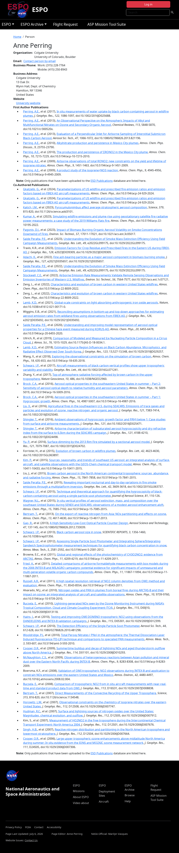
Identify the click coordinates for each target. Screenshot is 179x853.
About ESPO (81, 797)
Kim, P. (27, 460)
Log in (148, 4)
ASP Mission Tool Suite (106, 24)
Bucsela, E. (30, 603)
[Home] (19, 9)
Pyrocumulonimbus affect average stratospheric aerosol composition (101, 207)
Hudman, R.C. (32, 711)
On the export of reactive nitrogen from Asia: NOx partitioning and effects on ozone (110, 514)
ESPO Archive (31, 25)
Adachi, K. (29, 257)
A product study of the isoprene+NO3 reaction (87, 170)
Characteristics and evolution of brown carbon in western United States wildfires (104, 284)
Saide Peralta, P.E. (34, 239)
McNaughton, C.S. (35, 657)
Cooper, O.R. (31, 648)
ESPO (40, 9)
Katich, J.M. (30, 207)
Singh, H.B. (30, 729)
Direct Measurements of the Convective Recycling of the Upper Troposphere (105, 693)
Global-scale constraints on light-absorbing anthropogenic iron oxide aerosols (106, 302)
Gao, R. (27, 523)
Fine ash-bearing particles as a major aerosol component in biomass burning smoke (109, 257)
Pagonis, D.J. (31, 230)
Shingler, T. (30, 419)
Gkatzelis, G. (31, 189)
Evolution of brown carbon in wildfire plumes (86, 451)
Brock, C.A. (30, 384)
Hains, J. (28, 617)
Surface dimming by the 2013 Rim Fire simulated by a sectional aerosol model (98, 442)
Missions (79, 791)
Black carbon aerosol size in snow (79, 532)
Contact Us (31, 840)
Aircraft (104, 801)
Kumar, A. (29, 216)
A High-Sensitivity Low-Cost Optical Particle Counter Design (89, 523)
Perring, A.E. (31, 111)
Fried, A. (28, 564)
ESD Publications (102, 181)
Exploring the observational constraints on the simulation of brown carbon (101, 356)
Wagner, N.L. (31, 501)
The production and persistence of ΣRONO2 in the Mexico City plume (102, 152)
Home (17, 37)
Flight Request (65, 24)
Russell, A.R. (31, 581)
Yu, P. (26, 442)
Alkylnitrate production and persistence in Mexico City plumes (97, 143)
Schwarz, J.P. (31, 365)
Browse (130, 795)
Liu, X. (27, 406)
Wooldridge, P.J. (33, 635)
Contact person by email (39, 61)
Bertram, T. (30, 514)
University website (28, 103)
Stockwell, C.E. (32, 275)
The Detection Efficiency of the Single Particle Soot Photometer (98, 626)
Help (128, 801)
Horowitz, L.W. (32, 702)
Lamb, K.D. (30, 302)
